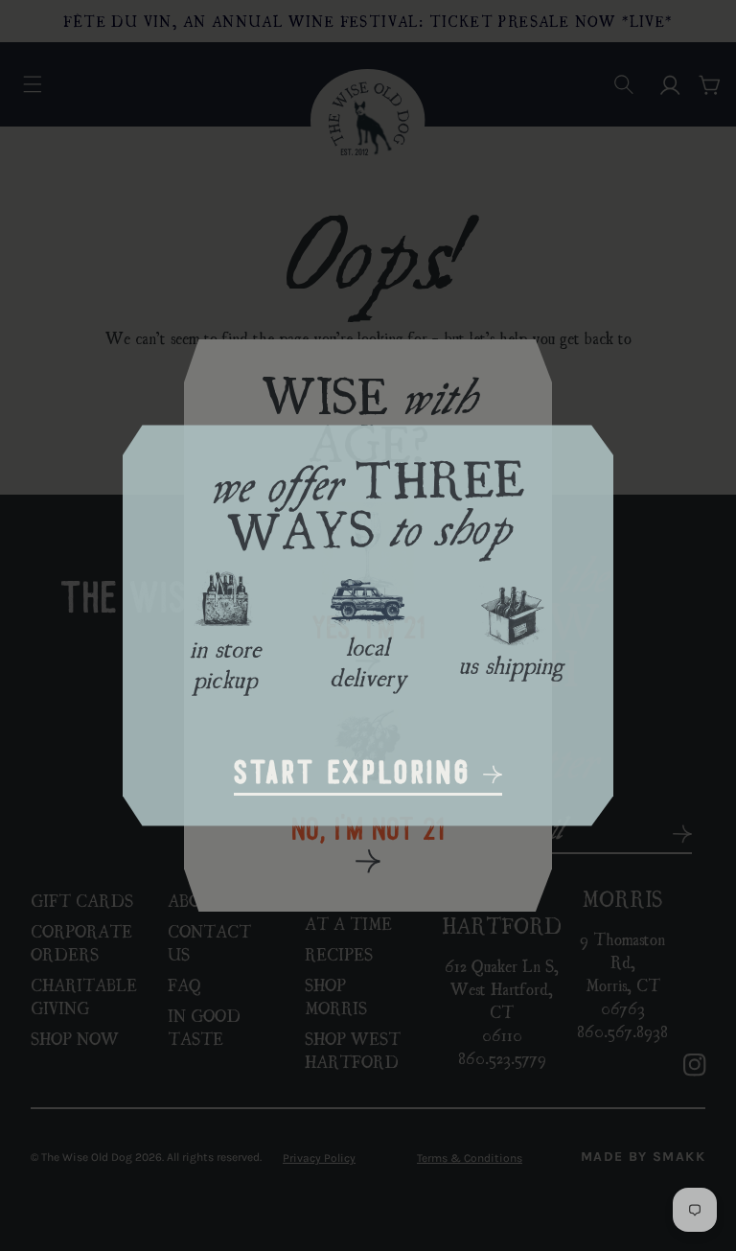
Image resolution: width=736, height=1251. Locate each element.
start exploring (358, 775)
